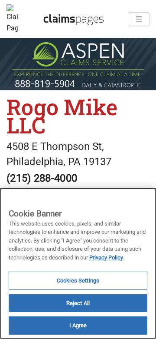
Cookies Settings (78, 280)
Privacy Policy (106, 257)
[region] (78, 263)
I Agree (78, 325)
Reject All (78, 303)
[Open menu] (139, 19)
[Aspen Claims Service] (78, 64)
